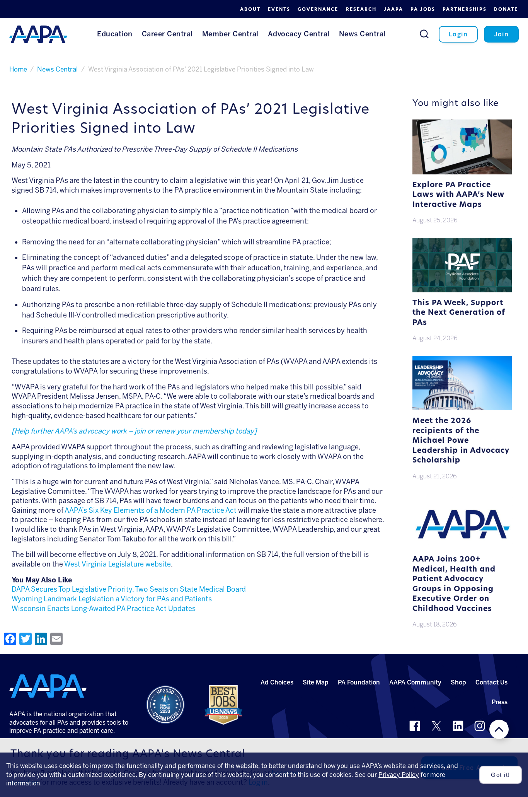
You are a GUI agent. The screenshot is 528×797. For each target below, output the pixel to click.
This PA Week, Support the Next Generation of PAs (458, 313)
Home (18, 69)
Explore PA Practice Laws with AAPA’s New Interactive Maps (458, 195)
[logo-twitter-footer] (436, 726)
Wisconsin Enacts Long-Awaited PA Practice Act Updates (104, 608)
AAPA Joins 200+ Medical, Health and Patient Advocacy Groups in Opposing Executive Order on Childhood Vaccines (454, 584)
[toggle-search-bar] (424, 34)
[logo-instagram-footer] (480, 726)
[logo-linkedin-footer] (458, 726)
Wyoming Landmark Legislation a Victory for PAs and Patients (112, 599)
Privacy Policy (398, 774)
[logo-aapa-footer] (48, 686)
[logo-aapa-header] (38, 33)
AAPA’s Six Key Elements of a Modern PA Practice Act (151, 510)
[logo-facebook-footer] (415, 726)
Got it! (500, 775)
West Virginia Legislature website (117, 564)
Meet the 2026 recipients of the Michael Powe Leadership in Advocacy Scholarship (460, 441)
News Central (57, 69)
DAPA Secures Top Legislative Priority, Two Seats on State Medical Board (129, 589)
